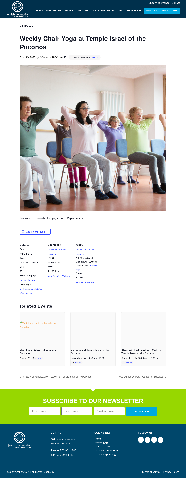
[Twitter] (147, 440)
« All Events (26, 26)
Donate (176, 3)
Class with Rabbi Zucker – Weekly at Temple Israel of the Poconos (57, 376)
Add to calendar (35, 231)
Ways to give (102, 446)
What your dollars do (106, 450)
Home (97, 438)
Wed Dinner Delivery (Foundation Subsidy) (141, 376)
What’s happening (105, 454)
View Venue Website (85, 282)
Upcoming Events (159, 3)
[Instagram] (154, 440)
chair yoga (24, 288)
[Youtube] (160, 440)
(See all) (94, 57)
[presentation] (42, 329)
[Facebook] (141, 440)
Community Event (28, 279)
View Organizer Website (59, 276)
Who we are (101, 442)
